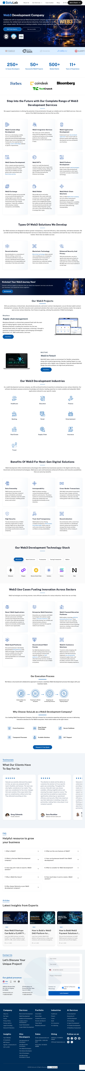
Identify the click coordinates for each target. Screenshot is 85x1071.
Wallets (67, 559)
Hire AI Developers (24, 1053)
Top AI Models (7, 1037)
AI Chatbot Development (73, 1025)
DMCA (49, 1067)
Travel (52, 1018)
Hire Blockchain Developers (23, 1045)
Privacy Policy (7, 1020)
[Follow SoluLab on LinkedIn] (79, 1038)
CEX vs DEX (6, 1047)
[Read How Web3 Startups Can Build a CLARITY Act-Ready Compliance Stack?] (25, 943)
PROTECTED (54, 1067)
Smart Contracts (30, 559)
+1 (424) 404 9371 (7, 994)
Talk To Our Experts (12, 29)
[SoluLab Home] (13, 2)
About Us (5, 1013)
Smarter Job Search (40, 1020)
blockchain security (10, 174)
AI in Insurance (55, 1023)
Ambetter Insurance (40, 1018)
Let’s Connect (64, 993)
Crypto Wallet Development (26, 1027)
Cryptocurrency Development (23, 1021)
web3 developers (74, 167)
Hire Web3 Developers (25, 1048)
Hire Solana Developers (25, 1051)
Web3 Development (24, 1016)
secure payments (70, 655)
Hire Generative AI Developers (24, 1041)
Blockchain (19, 559)
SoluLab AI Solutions (8, 1028)
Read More (8, 336)
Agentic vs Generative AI (9, 1044)
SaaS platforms (17, 649)
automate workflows (41, 618)
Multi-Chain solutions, (73, 196)
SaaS (52, 1020)
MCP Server (6, 1042)
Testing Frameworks (55, 559)
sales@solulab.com (8, 992)
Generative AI (70, 1016)
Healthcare (54, 1013)
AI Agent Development (73, 1023)
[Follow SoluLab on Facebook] (68, 1038)
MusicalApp (38, 1016)
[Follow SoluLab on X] (72, 1042)
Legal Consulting (7, 1025)
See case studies (34, 29)
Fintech (53, 1016)
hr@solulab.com (61, 1042)
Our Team (5, 1016)
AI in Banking (54, 1025)
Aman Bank (38, 1013)
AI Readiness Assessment (74, 1028)
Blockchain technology (38, 254)
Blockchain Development (26, 1013)
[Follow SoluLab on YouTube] (75, 1038)
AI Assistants (6, 1040)
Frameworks (42, 559)
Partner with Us (7, 1023)
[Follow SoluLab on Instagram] (72, 1038)
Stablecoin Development (25, 1018)
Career (5, 1018)
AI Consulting (70, 1020)
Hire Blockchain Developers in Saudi (24, 1056)
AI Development (71, 1013)
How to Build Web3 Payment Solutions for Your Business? (69, 933)
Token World (38, 1023)
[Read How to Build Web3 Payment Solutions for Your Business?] (79, 943)
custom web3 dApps (15, 143)
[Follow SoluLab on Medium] (68, 1042)
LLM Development (72, 1018)
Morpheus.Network (40, 1025)
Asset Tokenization (24, 1024)
